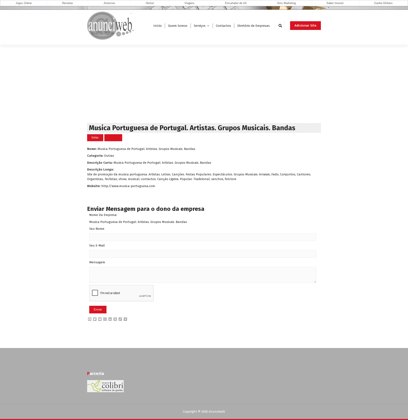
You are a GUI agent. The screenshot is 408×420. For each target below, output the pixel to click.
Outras (109, 156)
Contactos (223, 26)
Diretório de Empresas (253, 26)
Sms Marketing (286, 3)
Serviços (199, 26)
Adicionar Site (305, 25)
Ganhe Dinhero (383, 3)
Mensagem (97, 262)
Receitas (67, 3)
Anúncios (109, 3)
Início (157, 26)
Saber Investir (335, 3)
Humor (150, 3)
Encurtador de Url (235, 3)
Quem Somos (177, 26)
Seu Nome (96, 229)
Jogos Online (24, 3)
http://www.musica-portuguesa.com (128, 186)
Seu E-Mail (97, 245)
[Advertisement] (204, 91)
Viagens (189, 3)
